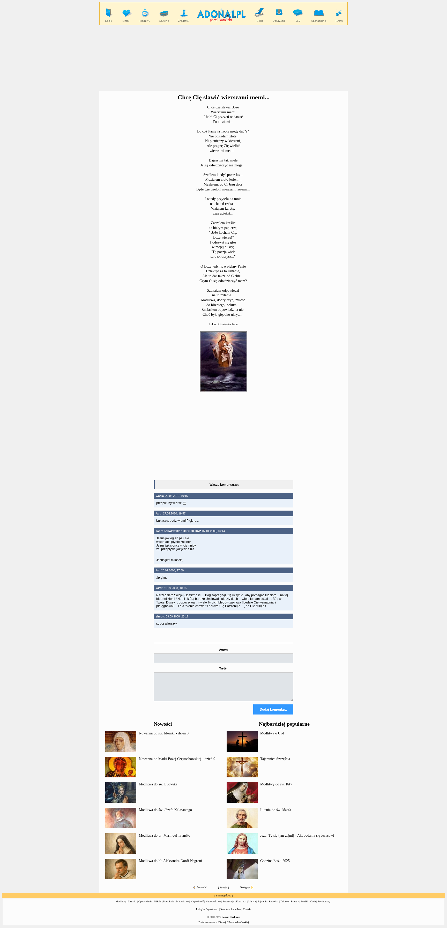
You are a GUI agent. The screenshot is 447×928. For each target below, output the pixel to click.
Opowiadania (145, 901)
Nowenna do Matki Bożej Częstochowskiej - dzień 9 (177, 759)
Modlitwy (121, 901)
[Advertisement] (223, 58)
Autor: (223, 649)
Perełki (304, 901)
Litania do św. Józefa (275, 810)
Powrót (223, 887)
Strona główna (223, 895)
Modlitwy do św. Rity (276, 784)
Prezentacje (228, 901)
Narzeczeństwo (213, 901)
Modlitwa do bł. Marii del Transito (164, 835)
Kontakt (247, 909)
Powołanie (168, 901)
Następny (245, 887)
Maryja (252, 901)
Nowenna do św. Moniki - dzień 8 (164, 733)
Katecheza (241, 901)
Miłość (157, 901)
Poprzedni (202, 887)
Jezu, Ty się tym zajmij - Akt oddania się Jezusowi (297, 835)
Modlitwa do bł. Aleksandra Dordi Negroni (170, 861)
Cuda (313, 901)
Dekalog (284, 901)
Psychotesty (324, 901)
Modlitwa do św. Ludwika (158, 784)
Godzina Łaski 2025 (275, 861)
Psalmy (295, 901)
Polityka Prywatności (207, 909)
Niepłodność (197, 901)
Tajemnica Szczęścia (275, 759)
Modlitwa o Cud (272, 733)
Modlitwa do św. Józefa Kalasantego (165, 810)
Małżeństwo (182, 901)
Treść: (223, 668)
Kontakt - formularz (230, 909)
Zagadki (132, 901)
